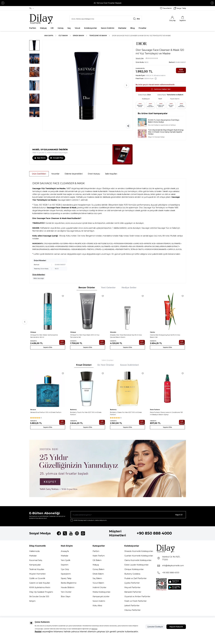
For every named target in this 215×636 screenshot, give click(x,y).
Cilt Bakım (63, 35)
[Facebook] (59, 533)
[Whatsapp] (83, 533)
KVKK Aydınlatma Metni (39, 587)
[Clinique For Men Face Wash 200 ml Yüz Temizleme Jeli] (87, 311)
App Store (41, 158)
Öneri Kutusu (94, 174)
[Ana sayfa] (41, 19)
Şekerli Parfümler (131, 605)
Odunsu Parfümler (132, 610)
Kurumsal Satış (35, 560)
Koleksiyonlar (90, 28)
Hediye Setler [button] (129, 287)
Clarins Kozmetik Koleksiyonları (137, 560)
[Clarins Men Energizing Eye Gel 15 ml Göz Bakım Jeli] (167, 311)
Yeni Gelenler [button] (108, 287)
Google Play (58, 158)
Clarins (152, 332)
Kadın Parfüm (99, 556)
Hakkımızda (34, 551)
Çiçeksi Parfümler (132, 583)
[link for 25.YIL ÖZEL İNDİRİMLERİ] (107, 468)
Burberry (73, 409)
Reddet (38, 631)
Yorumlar (55, 174)
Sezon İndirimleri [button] (129, 365)
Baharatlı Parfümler (132, 592)
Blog (132, 28)
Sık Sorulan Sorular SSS (39, 596)
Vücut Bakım (98, 583)
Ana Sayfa (48, 35)
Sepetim (64, 565)
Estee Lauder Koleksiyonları (136, 565)
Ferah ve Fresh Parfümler (135, 601)
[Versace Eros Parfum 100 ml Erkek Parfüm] (47, 388)
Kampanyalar (35, 565)
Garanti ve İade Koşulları (39, 583)
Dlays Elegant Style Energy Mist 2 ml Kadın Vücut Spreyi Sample (166, 131)
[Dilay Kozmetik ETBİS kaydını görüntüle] (161, 584)
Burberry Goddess (132, 574)
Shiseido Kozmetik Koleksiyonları (138, 551)
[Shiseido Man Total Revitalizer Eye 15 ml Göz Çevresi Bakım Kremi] (127, 311)
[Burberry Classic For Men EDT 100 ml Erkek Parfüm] (127, 388)
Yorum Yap (140, 58)
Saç (69, 28)
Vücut (77, 28)
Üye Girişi (65, 569)
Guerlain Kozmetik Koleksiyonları (138, 556)
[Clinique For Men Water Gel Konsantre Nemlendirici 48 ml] (47, 311)
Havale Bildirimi (67, 587)
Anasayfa (65, 551)
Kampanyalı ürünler (101, 596)
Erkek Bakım (78, 35)
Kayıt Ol (178, 515)
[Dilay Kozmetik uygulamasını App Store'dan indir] (174, 581)
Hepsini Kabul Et (176, 627)
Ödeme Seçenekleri (74, 174)
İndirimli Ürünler (99, 587)
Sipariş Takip (66, 578)
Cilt (52, 28)
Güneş (60, 28)
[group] (88, 85)
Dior (149, 95)
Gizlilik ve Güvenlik (37, 578)
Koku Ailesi (97, 605)
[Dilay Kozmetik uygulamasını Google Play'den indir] (174, 587)
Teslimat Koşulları (36, 569)
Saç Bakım (97, 578)
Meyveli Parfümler (132, 587)
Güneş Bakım (98, 569)
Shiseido (113, 332)
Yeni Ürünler (66, 592)
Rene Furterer (155, 409)
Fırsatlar (142, 28)
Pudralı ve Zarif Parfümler (135, 578)
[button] (2, 3)
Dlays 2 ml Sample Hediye (156, 137)
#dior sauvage (39, 278)
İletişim (32, 601)
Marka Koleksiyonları (101, 592)
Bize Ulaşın (65, 596)
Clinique (33, 332)
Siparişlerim (66, 574)
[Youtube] (71, 533)
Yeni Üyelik (65, 560)
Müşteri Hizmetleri (37, 574)
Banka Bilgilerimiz (68, 583)
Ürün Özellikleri (39, 174)
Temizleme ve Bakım (98, 35)
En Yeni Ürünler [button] (106, 365)
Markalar (122, 28)
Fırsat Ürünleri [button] (83, 365)
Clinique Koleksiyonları (134, 569)
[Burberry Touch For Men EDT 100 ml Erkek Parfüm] (87, 388)
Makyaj (43, 28)
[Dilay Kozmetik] (171, 548)
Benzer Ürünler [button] (87, 287)
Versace (33, 409)
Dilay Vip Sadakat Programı (41, 592)
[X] (65, 533)
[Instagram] (77, 533)
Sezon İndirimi (107, 28)
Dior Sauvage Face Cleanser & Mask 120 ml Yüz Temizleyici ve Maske (141, 35)
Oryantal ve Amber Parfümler (137, 596)
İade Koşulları (111, 174)
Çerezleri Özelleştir (155, 627)
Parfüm (32, 28)
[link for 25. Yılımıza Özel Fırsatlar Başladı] (107, 3)
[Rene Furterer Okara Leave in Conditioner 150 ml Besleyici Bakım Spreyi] (167, 388)
